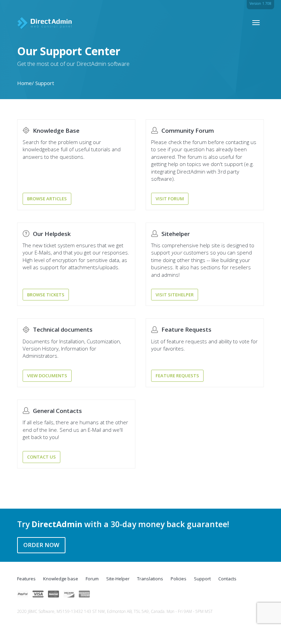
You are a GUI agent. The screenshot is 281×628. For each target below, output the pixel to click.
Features (26, 579)
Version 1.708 (260, 3)
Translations (150, 579)
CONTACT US (41, 457)
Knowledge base (60, 579)
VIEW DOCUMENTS (47, 375)
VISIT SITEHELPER (175, 295)
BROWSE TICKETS (45, 295)
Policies (178, 579)
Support (202, 579)
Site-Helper (118, 579)
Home (24, 83)
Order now (41, 545)
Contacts (227, 579)
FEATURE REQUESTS (177, 375)
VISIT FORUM (170, 198)
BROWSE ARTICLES (47, 198)
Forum (92, 579)
